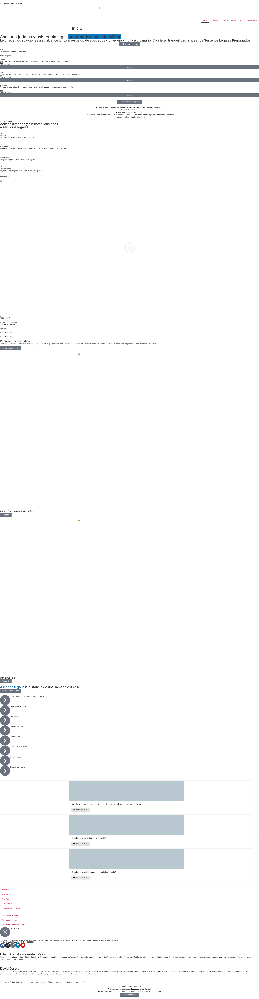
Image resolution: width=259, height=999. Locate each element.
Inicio (205, 20)
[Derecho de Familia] (5, 771)
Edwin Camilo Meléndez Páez (17, 511)
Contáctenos (252, 20)
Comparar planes (229, 20)
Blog (241, 20)
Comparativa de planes (11, 908)
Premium (3, 85)
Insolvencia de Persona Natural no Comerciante (28, 696)
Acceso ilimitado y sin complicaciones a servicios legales (29, 125)
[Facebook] (2, 945)
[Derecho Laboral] (5, 761)
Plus (1, 73)
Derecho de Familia (17, 767)
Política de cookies (9, 920)
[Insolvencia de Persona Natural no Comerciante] (5, 700)
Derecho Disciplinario (18, 727)
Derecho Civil (15, 737)
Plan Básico (6, 894)
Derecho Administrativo (19, 747)
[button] (129, 248)
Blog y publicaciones (10, 915)
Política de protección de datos (14, 925)
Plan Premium (7, 904)
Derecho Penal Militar (18, 706)
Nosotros (5, 890)
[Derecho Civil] (5, 740)
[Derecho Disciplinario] (5, 730)
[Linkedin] (17, 945)
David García (7, 677)
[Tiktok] (12, 945)
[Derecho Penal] (5, 720)
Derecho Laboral (16, 757)
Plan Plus (5, 899)
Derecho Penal (15, 716)
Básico (2, 60)
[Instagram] (7, 945)
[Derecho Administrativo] (5, 751)
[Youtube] (22, 945)
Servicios (214, 20)
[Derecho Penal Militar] (5, 710)
